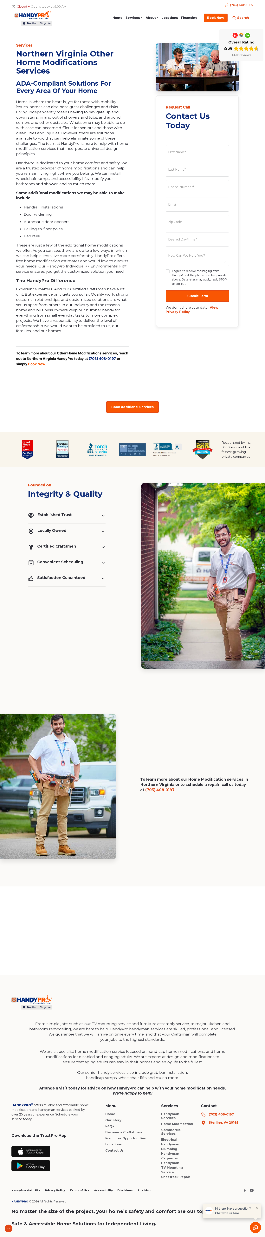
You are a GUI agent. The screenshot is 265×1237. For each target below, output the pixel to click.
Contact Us (114, 1150)
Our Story (113, 1120)
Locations (170, 18)
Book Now (36, 364)
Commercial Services (171, 1131)
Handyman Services (170, 1116)
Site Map (144, 1190)
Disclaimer (125, 1190)
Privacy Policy (55, 1190)
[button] (134, 18)
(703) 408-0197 (102, 359)
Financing (189, 18)
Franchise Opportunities (125, 1138)
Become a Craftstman (123, 1132)
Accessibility (103, 1190)
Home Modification (177, 1124)
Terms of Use (79, 1190)
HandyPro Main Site (25, 1190)
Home (117, 18)
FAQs (109, 1126)
